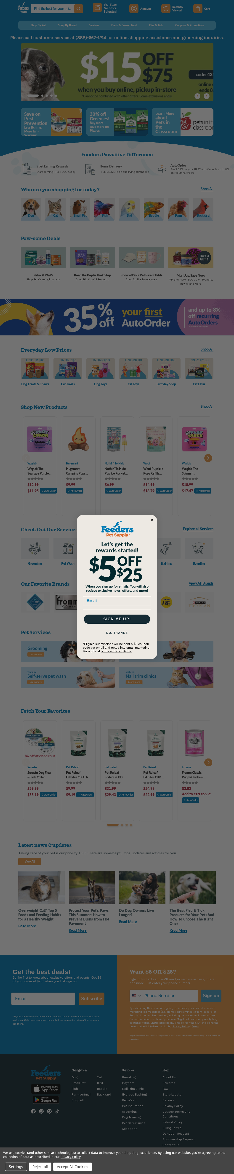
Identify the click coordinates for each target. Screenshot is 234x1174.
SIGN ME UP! (117, 619)
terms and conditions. (116, 651)
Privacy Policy (70, 1157)
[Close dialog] (152, 520)
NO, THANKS (117, 632)
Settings (16, 1166)
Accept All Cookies (72, 1166)
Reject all (40, 1166)
